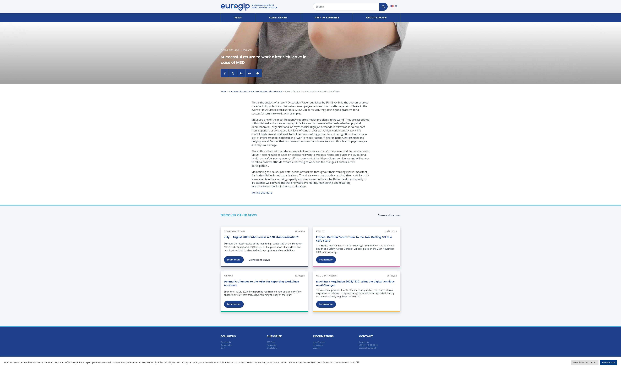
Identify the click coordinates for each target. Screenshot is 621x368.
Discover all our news (389, 215)
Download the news (259, 259)
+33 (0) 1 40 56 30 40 (368, 345)
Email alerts (272, 348)
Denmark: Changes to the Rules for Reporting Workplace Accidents (261, 283)
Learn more (233, 259)
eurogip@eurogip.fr (368, 348)
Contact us (364, 342)
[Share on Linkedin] (241, 73)
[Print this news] (258, 73)
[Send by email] (249, 73)
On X (223, 348)
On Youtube (226, 345)
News (238, 17)
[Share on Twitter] (233, 73)
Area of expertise (327, 17)
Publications (278, 17)
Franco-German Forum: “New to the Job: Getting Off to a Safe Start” (354, 239)
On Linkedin (226, 342)
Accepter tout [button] (608, 362)
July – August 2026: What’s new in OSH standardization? (261, 237)
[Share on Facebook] (225, 73)
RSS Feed (271, 342)
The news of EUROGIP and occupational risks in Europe (255, 91)
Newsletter (272, 345)
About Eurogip (376, 17)
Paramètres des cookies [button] (585, 362)
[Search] (383, 7)
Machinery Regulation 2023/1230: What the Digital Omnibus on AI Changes (355, 283)
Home (224, 91)
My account (318, 345)
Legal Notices (319, 342)
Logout (316, 348)
